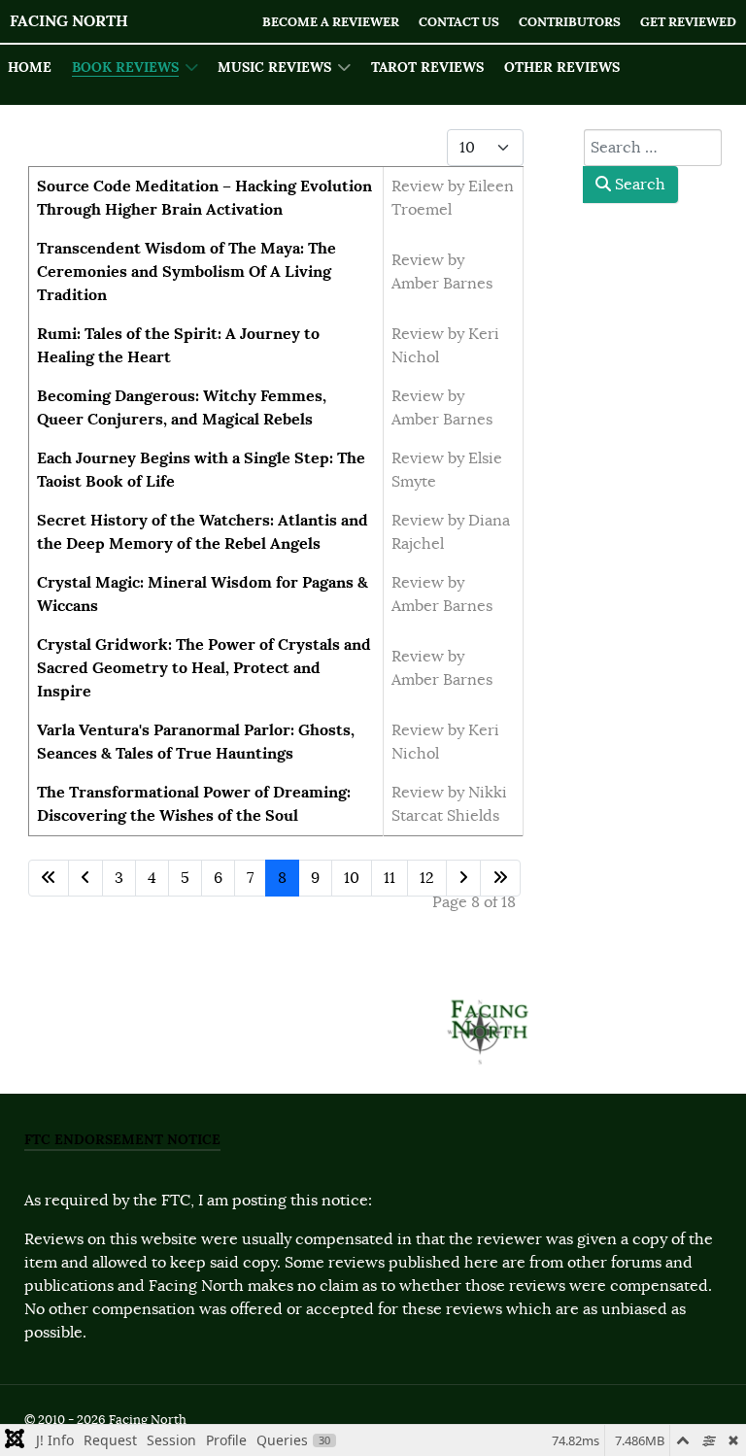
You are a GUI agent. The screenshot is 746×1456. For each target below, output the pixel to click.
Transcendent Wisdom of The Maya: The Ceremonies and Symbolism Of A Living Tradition (186, 271)
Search (638, 184)
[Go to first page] (48, 878)
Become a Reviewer (330, 22)
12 (427, 878)
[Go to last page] (500, 878)
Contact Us (459, 22)
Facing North (69, 21)
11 (389, 878)
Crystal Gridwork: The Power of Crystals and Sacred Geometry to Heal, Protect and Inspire (204, 667)
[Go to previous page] (85, 878)
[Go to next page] (463, 878)
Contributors (570, 22)
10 (351, 878)
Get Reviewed (688, 22)
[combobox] (653, 147)
